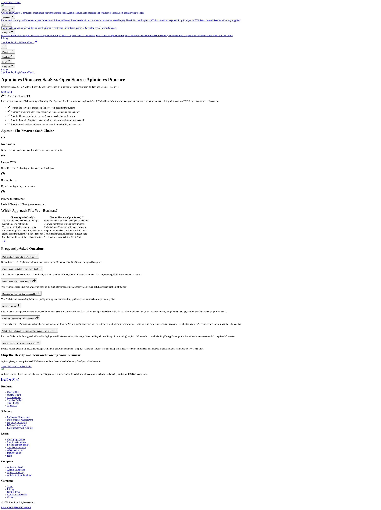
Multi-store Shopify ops (18, 417)
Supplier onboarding (16, 447)
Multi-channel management (20, 420)
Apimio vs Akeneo (16, 469)
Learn (4, 25)
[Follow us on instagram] (17, 380)
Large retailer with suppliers (20, 428)
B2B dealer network (16, 425)
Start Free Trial (8, 42)
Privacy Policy (8, 507)
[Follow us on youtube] (13, 380)
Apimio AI (12, 405)
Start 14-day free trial (17, 494)
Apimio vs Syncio (15, 467)
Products (6, 10)
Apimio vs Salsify (15, 472)
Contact (10, 497)
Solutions (6, 17)
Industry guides (14, 452)
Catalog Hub (13, 392)
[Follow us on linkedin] (3, 380)
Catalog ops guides (16, 439)
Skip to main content (11, 2)
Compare (6, 33)
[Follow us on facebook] (10, 380)
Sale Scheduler (14, 397)
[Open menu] (4, 46)
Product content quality (18, 444)
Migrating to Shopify (17, 422)
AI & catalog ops (15, 450)
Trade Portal (13, 403)
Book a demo (13, 492)
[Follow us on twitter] (6, 380)
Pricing (4, 38)
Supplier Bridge (14, 400)
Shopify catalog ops (16, 442)
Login (18, 42)
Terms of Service (23, 507)
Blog (9, 455)
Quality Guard (14, 395)
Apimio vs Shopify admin (19, 475)
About (10, 486)
